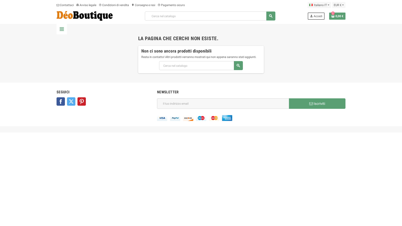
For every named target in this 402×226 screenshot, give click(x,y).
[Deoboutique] (85, 15)
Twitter (71, 101)
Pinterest (81, 101)
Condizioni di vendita (114, 5)
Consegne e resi (143, 5)
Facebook (61, 101)
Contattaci (66, 5)
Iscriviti (319, 103)
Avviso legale (86, 5)
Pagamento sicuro (171, 5)
